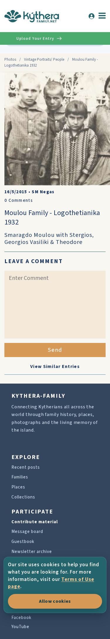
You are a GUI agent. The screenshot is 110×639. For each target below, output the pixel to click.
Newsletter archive (31, 552)
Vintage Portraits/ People (44, 59)
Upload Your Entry (35, 38)
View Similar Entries (55, 366)
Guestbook (22, 542)
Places (18, 487)
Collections (23, 497)
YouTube (20, 627)
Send (55, 350)
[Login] (91, 16)
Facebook (21, 618)
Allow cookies (55, 601)
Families (19, 477)
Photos (10, 59)
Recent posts (25, 467)
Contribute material (34, 522)
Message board (27, 532)
